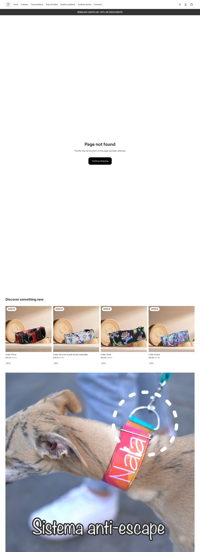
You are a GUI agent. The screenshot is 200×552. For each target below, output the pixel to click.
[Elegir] (47, 347)
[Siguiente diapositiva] (47, 329)
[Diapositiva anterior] (9, 329)
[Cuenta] (186, 4)
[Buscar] (180, 4)
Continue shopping (100, 161)
